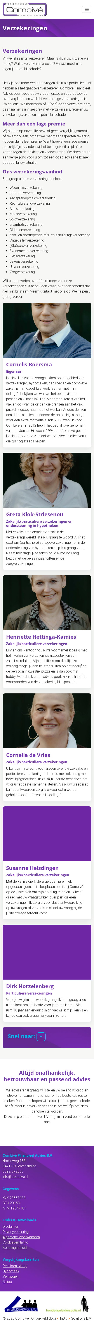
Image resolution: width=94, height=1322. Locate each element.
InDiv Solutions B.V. (74, 1318)
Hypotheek (11, 1271)
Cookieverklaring (15, 1242)
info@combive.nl (15, 1177)
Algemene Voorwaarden (21, 1237)
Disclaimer (10, 1226)
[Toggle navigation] (87, 9)
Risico (7, 1282)
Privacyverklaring (16, 1232)
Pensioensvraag (15, 1266)
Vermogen (11, 1276)
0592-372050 (13, 1171)
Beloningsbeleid (15, 1248)
